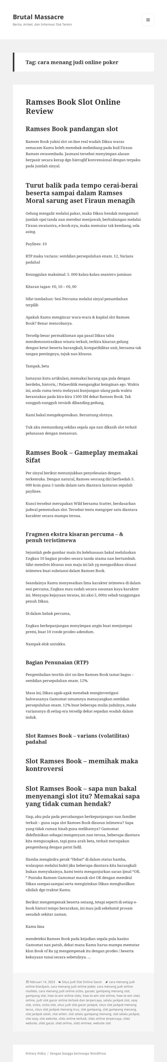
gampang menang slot (112, 991)
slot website (48, 1018)
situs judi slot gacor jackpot (77, 1005)
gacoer (89, 991)
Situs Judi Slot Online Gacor (82, 982)
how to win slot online (99, 995)
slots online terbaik (73, 1018)
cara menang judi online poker (73, 986)
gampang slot (36, 995)
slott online (63, 1023)
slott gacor (46, 1023)
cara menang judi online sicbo (61, 991)
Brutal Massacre (38, 16)
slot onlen (59, 1014)
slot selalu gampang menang (89, 1014)
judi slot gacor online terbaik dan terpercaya (69, 1000)
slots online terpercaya (105, 1018)
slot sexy (32, 1018)
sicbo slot (49, 1005)
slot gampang (91, 1009)
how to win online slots (64, 995)
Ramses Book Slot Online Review (73, 106)
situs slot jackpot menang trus (57, 1009)
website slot (102, 1023)
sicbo (36, 1005)
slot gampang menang (119, 1009)
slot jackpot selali (38, 1014)
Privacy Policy (36, 1053)
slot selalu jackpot (126, 1014)
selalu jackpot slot (116, 1000)
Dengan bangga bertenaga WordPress (78, 1053)
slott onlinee (82, 1023)
